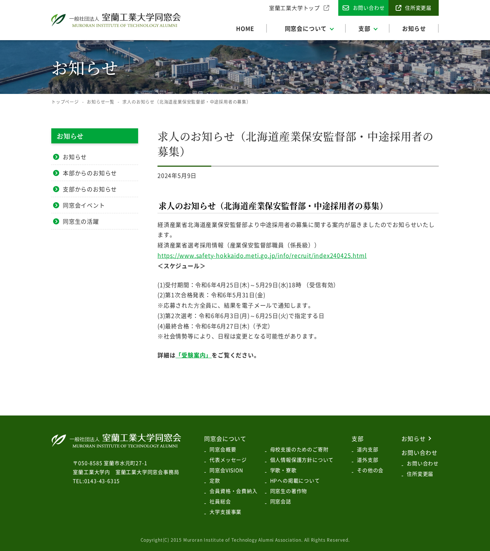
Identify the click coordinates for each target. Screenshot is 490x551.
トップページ (65, 102)
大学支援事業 (225, 511)
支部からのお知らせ (90, 189)
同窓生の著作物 (288, 490)
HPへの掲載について (295, 480)
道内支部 (367, 449)
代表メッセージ (228, 459)
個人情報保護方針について (302, 459)
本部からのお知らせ (90, 172)
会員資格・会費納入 (233, 490)
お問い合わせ (423, 463)
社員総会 (220, 501)
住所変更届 (420, 473)
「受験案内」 (193, 355)
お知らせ (75, 156)
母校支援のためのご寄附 (299, 449)
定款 (214, 480)
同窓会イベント (84, 205)
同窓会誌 (280, 501)
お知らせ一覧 (100, 102)
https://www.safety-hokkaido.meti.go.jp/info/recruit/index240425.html (262, 255)
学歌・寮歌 (283, 470)
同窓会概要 (222, 449)
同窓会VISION (226, 470)
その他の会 (370, 470)
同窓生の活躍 (81, 221)
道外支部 (367, 459)
